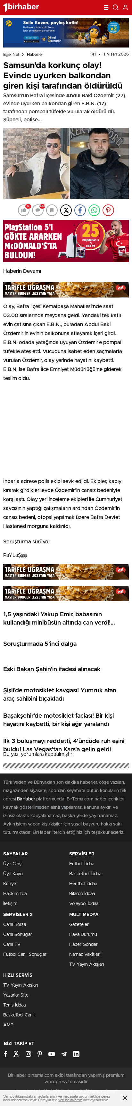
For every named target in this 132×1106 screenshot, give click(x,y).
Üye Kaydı (13, 874)
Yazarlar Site (16, 995)
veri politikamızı (70, 1100)
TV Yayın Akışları (86, 964)
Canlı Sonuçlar (17, 934)
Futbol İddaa (81, 864)
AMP (8, 1025)
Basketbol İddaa (85, 874)
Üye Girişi (12, 864)
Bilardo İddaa (82, 894)
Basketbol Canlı (19, 1015)
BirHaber (26, 799)
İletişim (10, 904)
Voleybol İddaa (83, 904)
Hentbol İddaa (83, 884)
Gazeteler (79, 924)
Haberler (35, 55)
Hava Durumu (83, 934)
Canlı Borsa (14, 924)
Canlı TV (12, 944)
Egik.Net (11, 55)
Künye (9, 884)
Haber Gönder (83, 944)
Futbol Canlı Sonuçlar (24, 954)
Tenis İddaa (14, 1005)
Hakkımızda (15, 894)
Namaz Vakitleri (85, 954)
